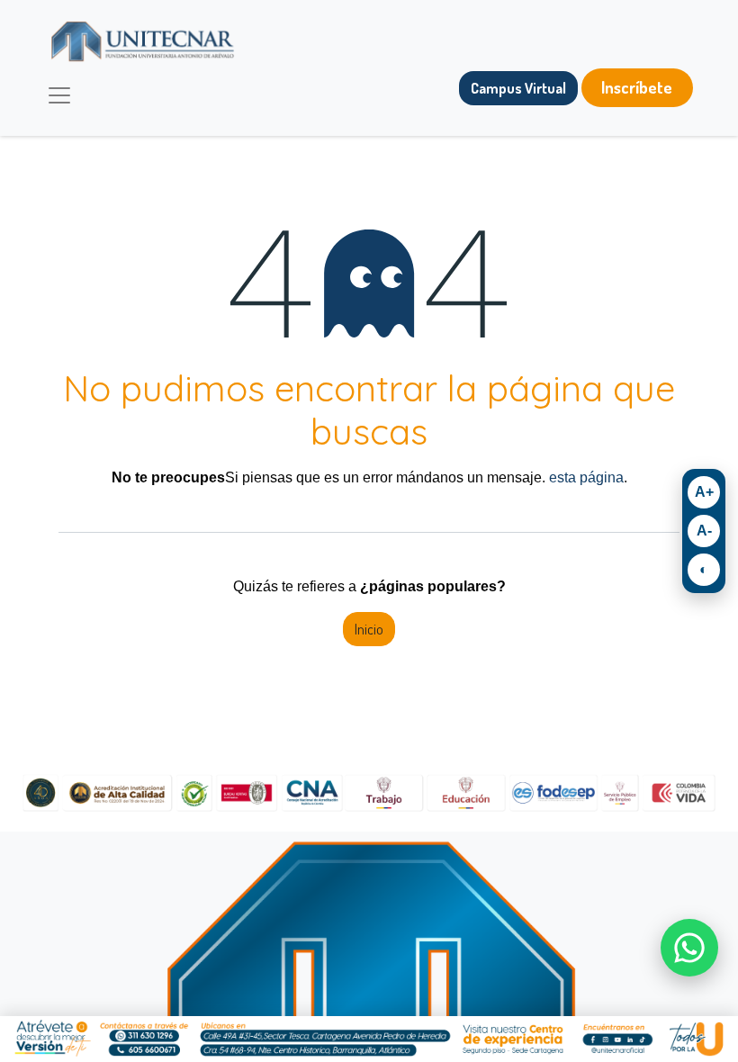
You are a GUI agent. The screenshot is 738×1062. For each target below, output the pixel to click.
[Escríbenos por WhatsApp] (689, 947)
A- (704, 530)
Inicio (369, 629)
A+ (704, 492)
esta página (586, 477)
